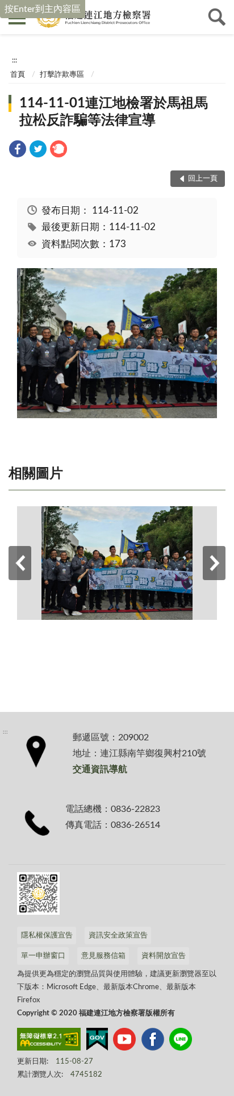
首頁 (17, 74)
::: (14, 60)
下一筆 (214, 563)
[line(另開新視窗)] (180, 1041)
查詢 (217, 17)
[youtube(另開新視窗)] (124, 1041)
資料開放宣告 (163, 956)
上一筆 (20, 563)
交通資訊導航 (100, 769)
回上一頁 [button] (203, 178)
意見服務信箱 (103, 956)
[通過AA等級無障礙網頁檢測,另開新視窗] (49, 1041)
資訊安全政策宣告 (118, 935)
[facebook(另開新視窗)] (152, 1041)
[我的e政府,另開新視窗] (97, 1041)
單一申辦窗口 (43, 956)
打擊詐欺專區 (62, 74)
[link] (17, 150)
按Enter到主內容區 (43, 9)
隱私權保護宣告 (47, 935)
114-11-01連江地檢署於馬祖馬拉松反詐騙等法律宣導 (113, 112)
